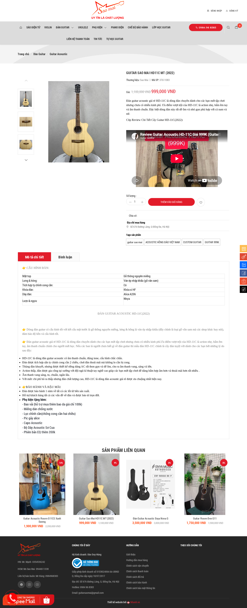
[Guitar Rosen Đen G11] (150, 484)
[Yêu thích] (201, 202)
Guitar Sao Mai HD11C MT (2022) (42, 518)
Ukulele (83, 27)
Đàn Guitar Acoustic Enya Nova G (96, 518)
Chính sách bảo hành (136, 582)
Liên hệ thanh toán (78, 39)
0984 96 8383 (207, 27)
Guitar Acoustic (58, 54)
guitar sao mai (134, 242)
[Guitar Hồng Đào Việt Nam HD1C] (204, 484)
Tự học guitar (114, 39)
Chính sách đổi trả (135, 577)
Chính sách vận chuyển (137, 565)
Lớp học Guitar (161, 27)
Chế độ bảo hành (138, 27)
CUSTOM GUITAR (192, 242)
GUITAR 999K (212, 242)
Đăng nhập (216, 10)
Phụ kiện (97, 27)
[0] (236, 27)
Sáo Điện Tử (33, 27)
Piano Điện (117, 27)
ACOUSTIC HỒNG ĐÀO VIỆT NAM (163, 242)
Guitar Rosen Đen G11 (151, 518)
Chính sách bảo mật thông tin (140, 588)
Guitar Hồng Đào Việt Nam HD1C (205, 518)
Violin (48, 27)
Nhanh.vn (135, 602)
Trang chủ (23, 54)
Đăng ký (233, 10)
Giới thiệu (130, 554)
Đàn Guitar (63, 27)
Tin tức (98, 39)
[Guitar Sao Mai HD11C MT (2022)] (42, 484)
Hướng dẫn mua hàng (137, 560)
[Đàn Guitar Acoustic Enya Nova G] (96, 484)
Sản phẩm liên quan (123, 450)
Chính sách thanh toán (137, 571)
